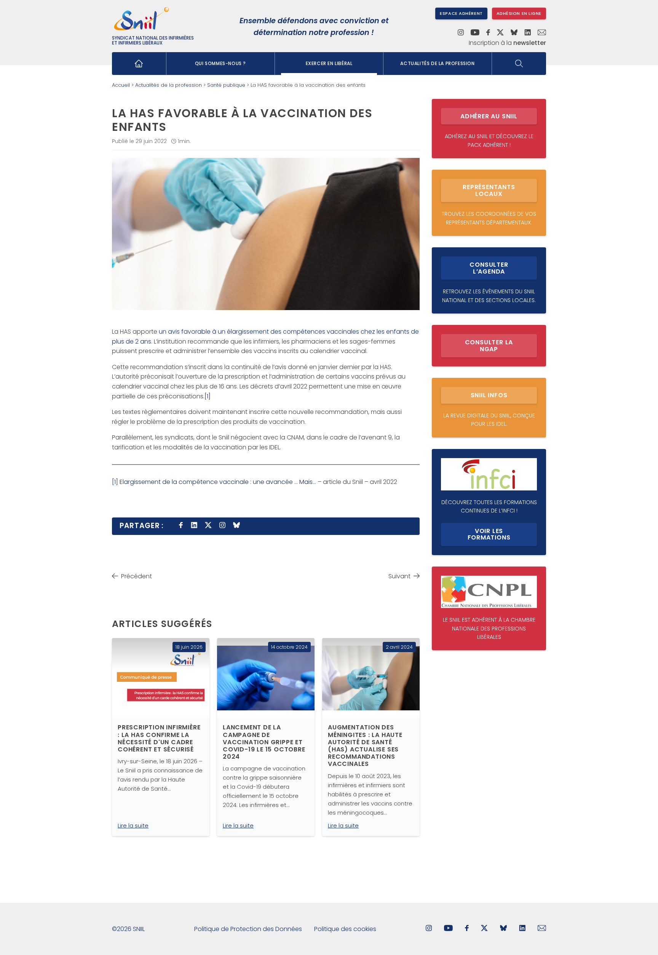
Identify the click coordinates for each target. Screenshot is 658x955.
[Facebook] (488, 33)
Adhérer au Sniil (488, 116)
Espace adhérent (461, 13)
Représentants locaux (489, 190)
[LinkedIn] (527, 33)
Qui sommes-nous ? (220, 63)
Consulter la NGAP (489, 345)
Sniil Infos (489, 395)
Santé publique (226, 85)
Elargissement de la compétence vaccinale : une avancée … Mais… (218, 482)
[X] (500, 33)
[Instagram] (461, 33)
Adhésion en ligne (519, 13)
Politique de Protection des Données (248, 929)
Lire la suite (133, 825)
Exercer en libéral (329, 63)
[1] (207, 396)
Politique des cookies (345, 929)
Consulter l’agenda (489, 268)
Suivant (399, 576)
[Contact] (542, 33)
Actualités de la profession (437, 63)
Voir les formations (489, 534)
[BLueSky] (503, 929)
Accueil (121, 85)
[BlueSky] (514, 33)
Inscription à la (507, 43)
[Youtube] (475, 33)
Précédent (136, 576)
